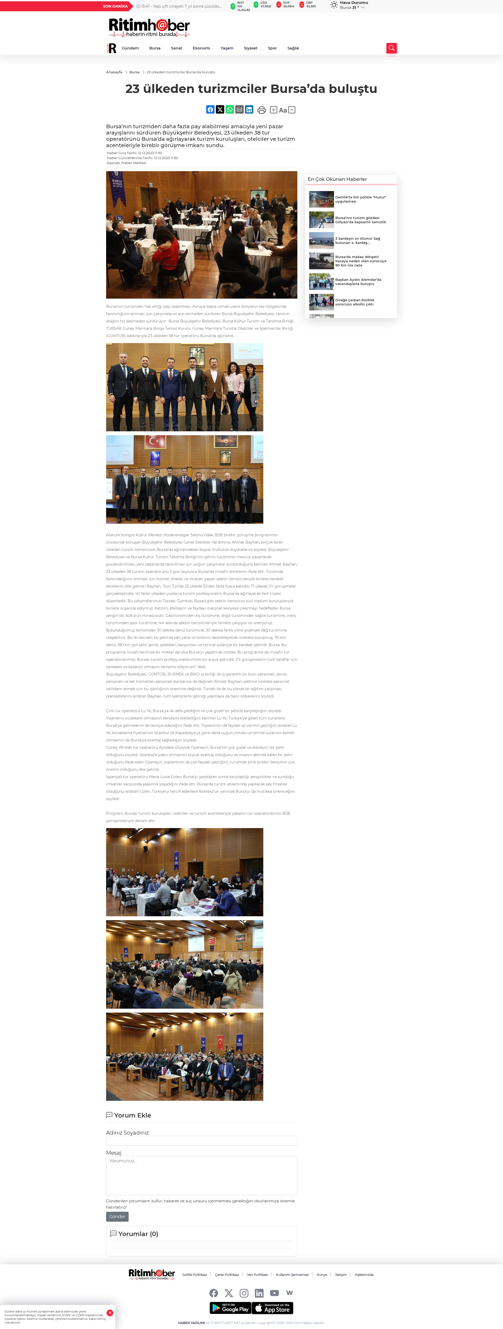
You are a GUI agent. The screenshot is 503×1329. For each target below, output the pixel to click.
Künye (322, 1275)
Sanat (176, 48)
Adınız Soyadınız (127, 1133)
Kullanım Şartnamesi (292, 1275)
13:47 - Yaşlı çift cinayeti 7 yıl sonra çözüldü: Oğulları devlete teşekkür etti (178, 6)
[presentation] (222, 6)
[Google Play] (231, 1308)
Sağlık (293, 48)
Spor (272, 48)
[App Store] (272, 1308)
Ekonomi (201, 48)
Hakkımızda (364, 1275)
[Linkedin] (259, 1293)
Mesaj (113, 1153)
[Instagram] (244, 1293)
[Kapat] (110, 1313)
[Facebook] (213, 1293)
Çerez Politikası (227, 1275)
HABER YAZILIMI (191, 1323)
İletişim (341, 1275)
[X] (229, 1293)
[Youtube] (274, 1293)
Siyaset (251, 48)
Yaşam (227, 48)
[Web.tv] (289, 1293)
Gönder (117, 1216)
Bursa (155, 48)
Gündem (130, 48)
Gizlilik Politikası (194, 1275)
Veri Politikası (257, 1275)
